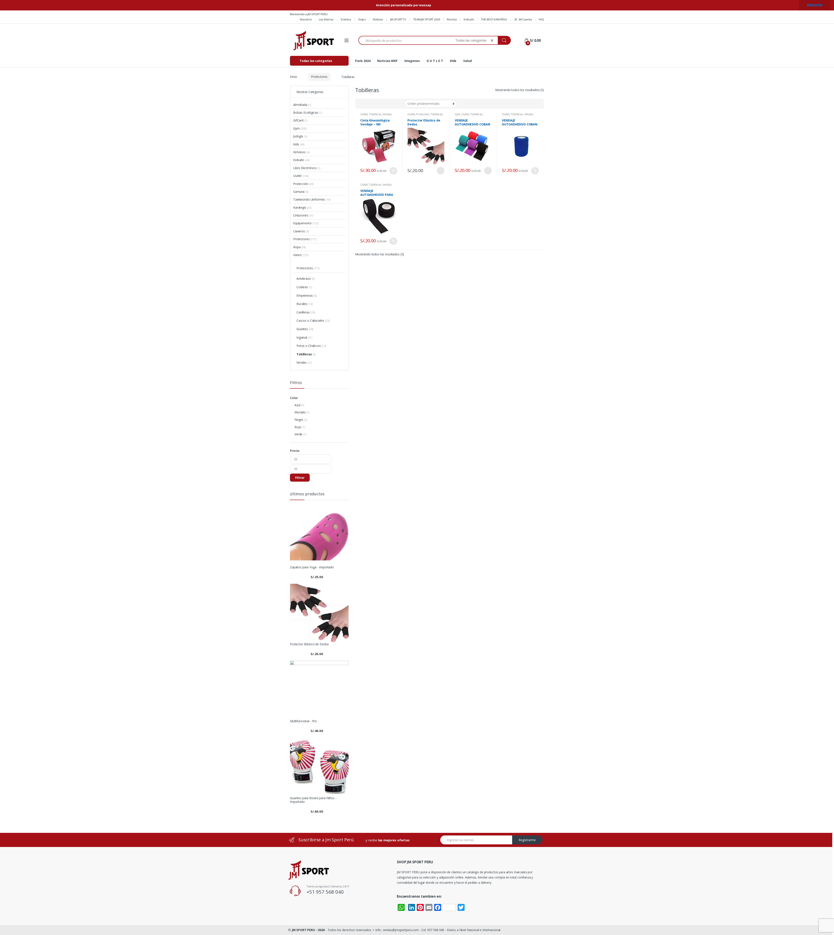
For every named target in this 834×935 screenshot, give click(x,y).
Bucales (301, 304)
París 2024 (363, 61)
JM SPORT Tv (398, 19)
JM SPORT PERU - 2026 (308, 930)
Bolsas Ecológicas (305, 112)
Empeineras (304, 295)
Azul (297, 405)
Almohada (300, 105)
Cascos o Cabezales (310, 320)
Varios (297, 255)
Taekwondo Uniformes (309, 199)
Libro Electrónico (304, 168)
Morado (300, 412)
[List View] (373, 103)
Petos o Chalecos (308, 346)
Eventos (346, 19)
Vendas (387, 114)
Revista (452, 19)
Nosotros (306, 19)
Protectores (319, 77)
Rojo (298, 427)
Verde (298, 434)
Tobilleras (375, 114)
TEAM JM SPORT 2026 (426, 19)
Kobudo (469, 19)
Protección (422, 114)
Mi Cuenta (525, 19)
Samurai (298, 192)
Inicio (293, 77)
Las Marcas (326, 19)
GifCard (298, 120)
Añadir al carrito (393, 170)
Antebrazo (303, 278)
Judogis (298, 136)
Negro (299, 420)
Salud (467, 61)
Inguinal (301, 337)
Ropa (296, 247)
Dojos (362, 19)
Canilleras (303, 312)
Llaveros (299, 231)
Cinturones (300, 215)
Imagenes (412, 61)
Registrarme (527, 840)
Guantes (302, 329)
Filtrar (299, 478)
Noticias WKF (387, 61)
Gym (457, 114)
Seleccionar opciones (440, 170)
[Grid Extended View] (367, 103)
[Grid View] (360, 103)
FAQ (541, 19)
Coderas (302, 287)
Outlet (364, 114)
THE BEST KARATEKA (494, 19)
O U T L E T (435, 61)
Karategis (299, 207)
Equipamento (302, 223)
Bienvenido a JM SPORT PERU (308, 14)
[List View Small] (379, 103)
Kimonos (299, 152)
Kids (453, 61)
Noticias (378, 19)
